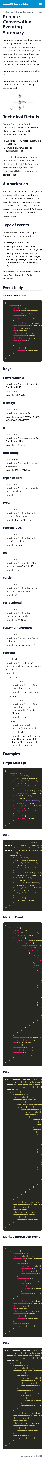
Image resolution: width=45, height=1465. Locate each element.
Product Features (10, 12)
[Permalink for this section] (31, 183)
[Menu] (40, 3)
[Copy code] (39, 303)
